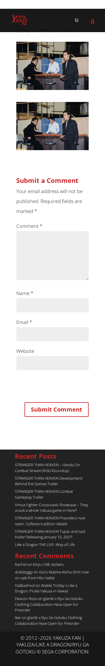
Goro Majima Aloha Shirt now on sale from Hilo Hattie (52, 574)
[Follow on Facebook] (58, 659)
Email (24, 322)
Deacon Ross (26, 598)
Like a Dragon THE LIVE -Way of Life (45, 544)
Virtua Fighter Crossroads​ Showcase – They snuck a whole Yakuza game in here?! (51, 507)
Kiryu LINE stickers (48, 564)
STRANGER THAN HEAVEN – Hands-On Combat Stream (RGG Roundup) (47, 467)
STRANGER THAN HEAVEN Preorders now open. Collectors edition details (50, 520)
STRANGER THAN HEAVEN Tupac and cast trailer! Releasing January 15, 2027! (50, 534)
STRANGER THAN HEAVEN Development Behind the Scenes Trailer (48, 481)
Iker (18, 617)
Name (24, 293)
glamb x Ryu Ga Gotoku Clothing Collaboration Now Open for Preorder (49, 604)
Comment (29, 226)
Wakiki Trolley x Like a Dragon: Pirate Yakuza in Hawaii (46, 588)
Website (25, 351)
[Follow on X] (46, 659)
